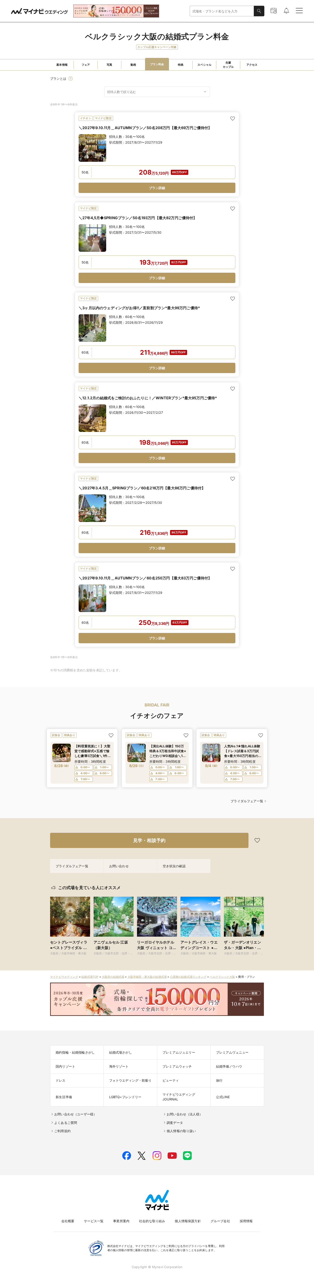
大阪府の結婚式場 (113, 976)
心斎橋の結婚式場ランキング (188, 976)
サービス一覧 (93, 1221)
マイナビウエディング (64, 976)
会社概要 (67, 1221)
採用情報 (246, 1221)
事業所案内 (121, 1221)
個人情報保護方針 (188, 1221)
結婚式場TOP (89, 976)
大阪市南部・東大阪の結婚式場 (147, 976)
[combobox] (221, 11)
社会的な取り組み (152, 1221)
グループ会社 (220, 1221)
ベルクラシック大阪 (222, 976)
